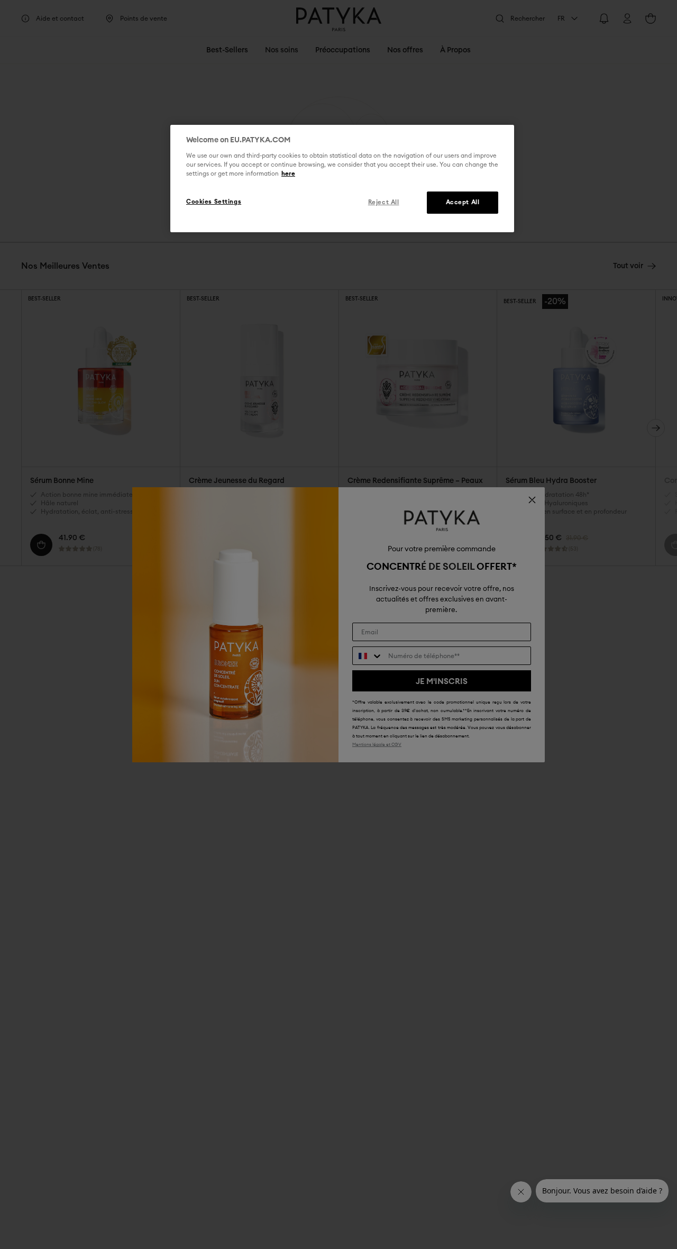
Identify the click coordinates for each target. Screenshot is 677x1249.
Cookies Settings (213, 202)
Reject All (383, 202)
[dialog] (342, 179)
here (288, 174)
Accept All (463, 202)
